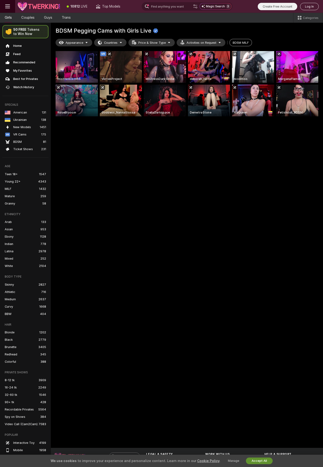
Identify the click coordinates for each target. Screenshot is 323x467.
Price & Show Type (152, 42)
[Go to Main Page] (38, 6)
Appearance (74, 42)
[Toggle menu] (7, 6)
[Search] (195, 6)
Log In (309, 6)
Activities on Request (201, 42)
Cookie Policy (208, 461)
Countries (111, 42)
